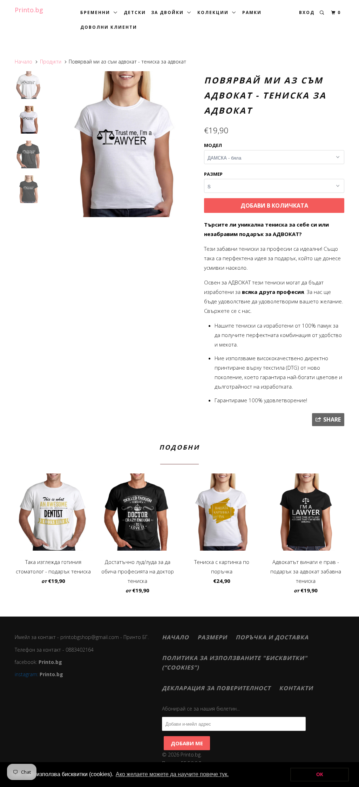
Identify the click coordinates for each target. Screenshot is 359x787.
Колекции (214, 12)
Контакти (296, 688)
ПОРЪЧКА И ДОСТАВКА (272, 637)
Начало (175, 637)
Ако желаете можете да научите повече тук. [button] (172, 774)
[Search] (322, 13)
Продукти (50, 61)
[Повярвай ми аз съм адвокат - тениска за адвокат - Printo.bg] (124, 144)
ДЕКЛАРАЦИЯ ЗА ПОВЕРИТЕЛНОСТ (216, 688)
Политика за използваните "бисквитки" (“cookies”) (234, 662)
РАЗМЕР (213, 174)
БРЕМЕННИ (97, 12)
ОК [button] (319, 774)
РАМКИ (252, 12)
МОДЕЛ (213, 145)
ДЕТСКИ (135, 12)
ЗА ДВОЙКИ (169, 12)
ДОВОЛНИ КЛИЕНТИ (108, 27)
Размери (212, 637)
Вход (306, 12)
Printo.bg (29, 10)
